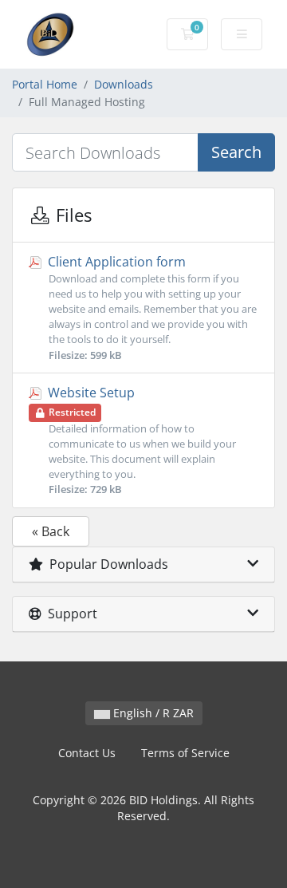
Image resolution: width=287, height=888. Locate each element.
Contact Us (87, 752)
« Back (50, 531)
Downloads (123, 84)
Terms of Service (185, 752)
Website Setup (140, 440)
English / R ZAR (152, 712)
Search (236, 152)
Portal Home (44, 84)
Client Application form (151, 307)
